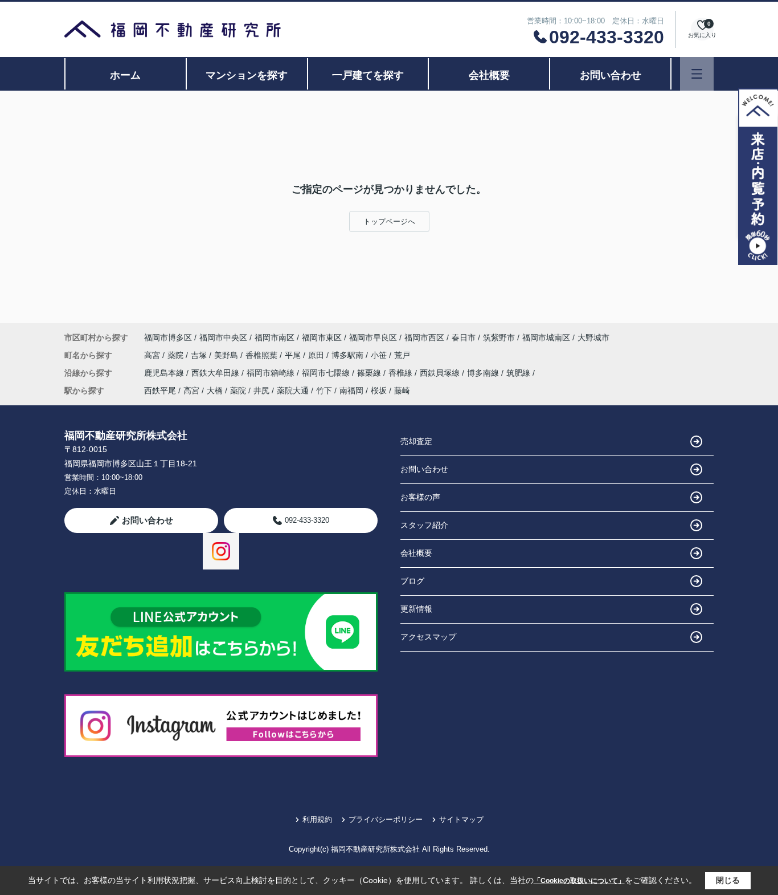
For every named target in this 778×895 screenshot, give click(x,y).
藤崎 (402, 390)
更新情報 (416, 608)
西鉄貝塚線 (441, 372)
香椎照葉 (262, 355)
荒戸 (402, 355)
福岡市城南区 (546, 337)
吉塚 (200, 355)
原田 (317, 355)
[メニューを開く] (697, 74)
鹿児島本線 (165, 372)
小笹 (380, 355)
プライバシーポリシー (386, 819)
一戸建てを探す (368, 75)
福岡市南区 (274, 337)
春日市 (464, 337)
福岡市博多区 (168, 337)
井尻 (261, 390)
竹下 (324, 390)
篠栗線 (370, 372)
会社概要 (489, 75)
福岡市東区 (322, 337)
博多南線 (484, 372)
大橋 (215, 390)
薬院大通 (293, 390)
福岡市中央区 (223, 337)
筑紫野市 (499, 337)
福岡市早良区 (373, 337)
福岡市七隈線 (327, 372)
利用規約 (317, 819)
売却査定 (416, 441)
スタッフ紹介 (424, 525)
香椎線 (401, 372)
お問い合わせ (610, 75)
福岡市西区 (424, 337)
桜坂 (379, 390)
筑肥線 (519, 372)
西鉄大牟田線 (216, 372)
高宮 (153, 355)
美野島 (227, 355)
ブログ (412, 580)
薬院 (176, 355)
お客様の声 (420, 497)
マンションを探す (247, 75)
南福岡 (351, 390)
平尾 (294, 355)
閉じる (728, 880)
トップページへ (389, 221)
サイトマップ (461, 819)
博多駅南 (348, 355)
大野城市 (593, 337)
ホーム (125, 75)
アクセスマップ (428, 636)
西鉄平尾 (160, 390)
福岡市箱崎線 (272, 372)
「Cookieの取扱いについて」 (579, 881)
